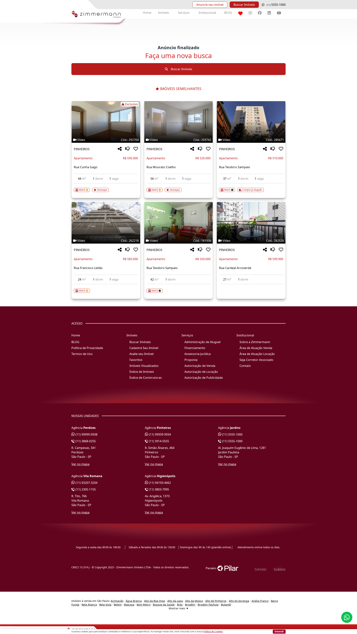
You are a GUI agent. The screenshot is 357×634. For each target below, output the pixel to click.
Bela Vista (105, 604)
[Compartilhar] (120, 148)
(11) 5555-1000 (231, 434)
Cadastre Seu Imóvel (143, 348)
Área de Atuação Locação (257, 354)
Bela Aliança (89, 604)
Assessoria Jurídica (197, 354)
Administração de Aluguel (202, 342)
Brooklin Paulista (208, 604)
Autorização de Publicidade (203, 378)
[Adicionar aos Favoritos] (136, 148)
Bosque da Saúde (164, 604)
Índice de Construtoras (145, 378)
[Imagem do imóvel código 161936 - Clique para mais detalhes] (178, 223)
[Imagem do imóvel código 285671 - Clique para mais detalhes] (251, 122)
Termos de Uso (82, 354)
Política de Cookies (213, 631)
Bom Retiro (143, 604)
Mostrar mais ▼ (179, 608)
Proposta (190, 360)
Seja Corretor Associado (256, 360)
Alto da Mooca (194, 601)
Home (147, 13)
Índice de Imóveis (141, 372)
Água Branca (134, 601)
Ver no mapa (80, 464)
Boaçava (129, 604)
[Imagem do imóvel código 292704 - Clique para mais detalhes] (106, 122)
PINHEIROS (82, 149)
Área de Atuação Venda (255, 348)
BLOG (228, 13)
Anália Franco (260, 601)
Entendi (279, 631)
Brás (180, 604)
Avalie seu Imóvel (141, 354)
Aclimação (117, 601)
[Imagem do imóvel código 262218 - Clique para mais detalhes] (106, 223)
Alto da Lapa (175, 601)
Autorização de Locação (201, 372)
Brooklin (190, 604)
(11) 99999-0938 (86, 434)
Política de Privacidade (87, 348)
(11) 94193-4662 (159, 483)
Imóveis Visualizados (144, 366)
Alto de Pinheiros (215, 601)
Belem (118, 604)
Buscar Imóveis (244, 5)
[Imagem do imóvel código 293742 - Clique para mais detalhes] (178, 122)
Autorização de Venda (199, 366)
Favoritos (135, 360)
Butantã (226, 604)
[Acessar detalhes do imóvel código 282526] (251, 286)
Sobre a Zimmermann (254, 342)
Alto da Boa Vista (154, 601)
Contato (245, 366)
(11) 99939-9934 (159, 434)
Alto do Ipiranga (239, 601)
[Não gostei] (127, 148)
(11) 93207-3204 (86, 483)
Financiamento (194, 348)
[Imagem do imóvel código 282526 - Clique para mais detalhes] (251, 223)
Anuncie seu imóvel (209, 5)
